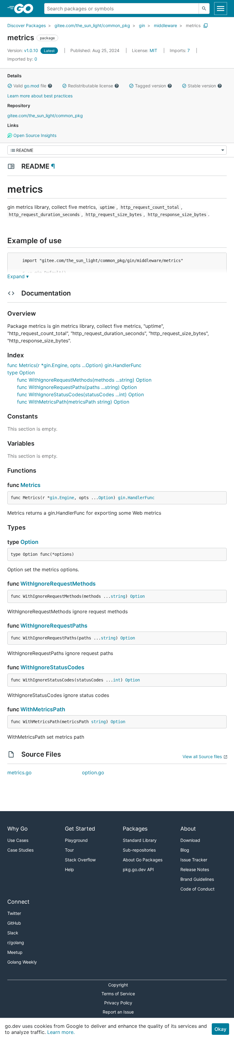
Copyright (118, 984)
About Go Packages (142, 859)
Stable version (201, 85)
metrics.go (19, 772)
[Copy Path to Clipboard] (205, 25)
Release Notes (194, 869)
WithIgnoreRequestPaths (53, 625)
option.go (93, 772)
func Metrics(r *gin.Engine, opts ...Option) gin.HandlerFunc (74, 365)
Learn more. (61, 1032)
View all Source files (202, 756)
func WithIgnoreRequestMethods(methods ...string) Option (84, 380)
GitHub (14, 923)
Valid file (30, 85)
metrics (193, 25)
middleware (165, 25)
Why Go (17, 828)
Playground (76, 840)
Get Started (80, 828)
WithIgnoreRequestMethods (58, 583)
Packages (135, 828)
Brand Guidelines (197, 879)
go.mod (31, 85)
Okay (220, 1029)
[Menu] (117, 150)
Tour (69, 850)
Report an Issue (118, 1011)
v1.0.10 (23, 50)
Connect (18, 901)
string (118, 596)
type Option (21, 372)
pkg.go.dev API (138, 869)
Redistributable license (90, 85)
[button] (9, 85)
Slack (12, 932)
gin (142, 25)
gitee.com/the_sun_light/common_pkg (92, 25)
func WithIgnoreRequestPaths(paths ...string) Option (77, 387)
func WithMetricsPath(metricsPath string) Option (73, 402)
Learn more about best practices (40, 95)
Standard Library (140, 840)
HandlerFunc (141, 497)
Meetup (15, 952)
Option (105, 497)
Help (69, 869)
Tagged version (150, 85)
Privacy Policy (118, 1002)
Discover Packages (26, 25)
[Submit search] (204, 8)
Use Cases (17, 840)
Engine (66, 497)
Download (190, 840)
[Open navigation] (220, 8)
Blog (184, 850)
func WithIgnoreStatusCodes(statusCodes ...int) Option (80, 394)
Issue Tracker (193, 859)
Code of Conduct (197, 888)
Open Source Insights (34, 135)
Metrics (30, 485)
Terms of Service (118, 993)
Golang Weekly (22, 962)
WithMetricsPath (42, 709)
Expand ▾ (18, 276)
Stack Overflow (80, 859)
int (116, 680)
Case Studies (20, 850)
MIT (153, 50)
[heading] (25, 8)
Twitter (14, 913)
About (188, 828)
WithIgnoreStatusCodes (52, 667)
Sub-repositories (139, 850)
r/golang (15, 942)
